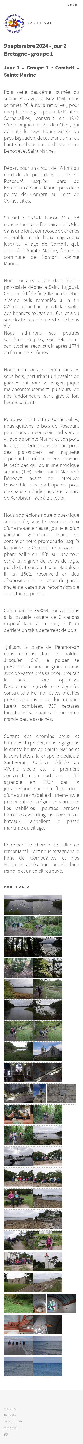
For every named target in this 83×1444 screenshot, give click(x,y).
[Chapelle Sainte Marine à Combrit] (39, 1312)
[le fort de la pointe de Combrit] (18, 1291)
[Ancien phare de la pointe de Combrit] (47, 1270)
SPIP (6, 1433)
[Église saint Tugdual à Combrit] (47, 1061)
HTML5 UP (17, 1421)
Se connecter (10, 1427)
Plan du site (10, 1415)
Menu (73, 5)
